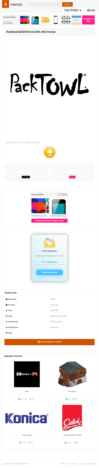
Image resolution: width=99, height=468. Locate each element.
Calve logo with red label (72, 435)
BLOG (91, 10)
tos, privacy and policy (88, 464)
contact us (74, 464)
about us (64, 464)
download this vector (51, 342)
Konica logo (27, 435)
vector (16, 4)
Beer (27, 391)
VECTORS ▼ (73, 10)
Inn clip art (72, 391)
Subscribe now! (49, 272)
